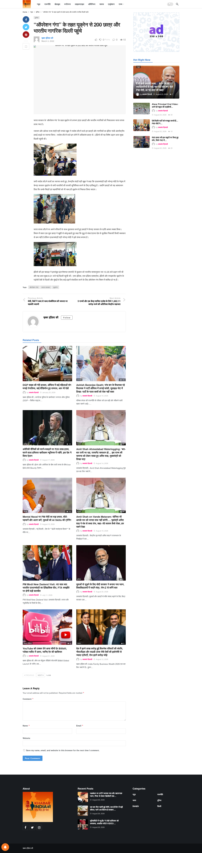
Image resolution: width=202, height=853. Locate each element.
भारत (134, 800)
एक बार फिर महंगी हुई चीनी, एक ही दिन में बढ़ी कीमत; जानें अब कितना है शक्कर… (106, 808)
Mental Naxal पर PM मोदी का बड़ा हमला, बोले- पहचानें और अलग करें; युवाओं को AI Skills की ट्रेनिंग (47, 518)
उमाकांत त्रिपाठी (34, 392)
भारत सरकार (45, 287)
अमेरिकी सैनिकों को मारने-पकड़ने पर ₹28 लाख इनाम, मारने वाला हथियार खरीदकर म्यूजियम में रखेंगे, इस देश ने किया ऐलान (47, 452)
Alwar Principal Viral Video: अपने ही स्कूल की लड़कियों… (165, 105)
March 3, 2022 (47, 41)
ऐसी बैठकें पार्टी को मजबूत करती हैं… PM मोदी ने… (165, 122)
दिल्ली (25, 380)
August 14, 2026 (102, 463)
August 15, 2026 (48, 524)
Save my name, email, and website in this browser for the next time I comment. (62, 750)
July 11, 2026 (47, 595)
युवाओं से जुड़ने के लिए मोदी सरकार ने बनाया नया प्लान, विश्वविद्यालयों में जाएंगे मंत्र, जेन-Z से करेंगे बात (100, 585)
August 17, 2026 (48, 460)
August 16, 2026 (102, 395)
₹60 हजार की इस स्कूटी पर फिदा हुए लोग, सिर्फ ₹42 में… (165, 139)
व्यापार (79, 643)
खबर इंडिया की (28, 848)
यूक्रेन (55, 287)
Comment (28, 699)
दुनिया (36, 17)
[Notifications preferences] (5, 847)
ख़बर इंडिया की (47, 37)
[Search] (177, 4)
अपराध (79, 380)
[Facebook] (25, 827)
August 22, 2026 (160, 131)
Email (79, 725)
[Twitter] (32, 827)
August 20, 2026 (102, 591)
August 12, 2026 (102, 659)
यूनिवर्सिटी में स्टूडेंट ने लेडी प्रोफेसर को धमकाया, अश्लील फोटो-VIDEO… (104, 822)
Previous (29, 675)
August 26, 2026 (98, 800)
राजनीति (160, 794)
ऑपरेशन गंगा (34, 287)
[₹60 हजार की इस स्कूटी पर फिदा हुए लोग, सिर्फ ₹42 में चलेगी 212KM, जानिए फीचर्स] (141, 142)
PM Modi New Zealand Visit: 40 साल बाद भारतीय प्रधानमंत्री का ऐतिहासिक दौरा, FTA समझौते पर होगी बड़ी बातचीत (46, 587)
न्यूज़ (138, 67)
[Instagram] (39, 827)
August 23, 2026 (160, 115)
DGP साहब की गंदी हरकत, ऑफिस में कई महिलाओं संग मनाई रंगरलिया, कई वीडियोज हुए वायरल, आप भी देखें (47, 386)
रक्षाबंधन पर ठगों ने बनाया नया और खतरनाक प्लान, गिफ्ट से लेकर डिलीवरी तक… (106, 794)
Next (40, 675)
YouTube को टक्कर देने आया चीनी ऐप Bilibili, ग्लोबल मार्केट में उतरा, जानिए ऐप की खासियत (45, 650)
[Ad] (156, 32)
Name (26, 725)
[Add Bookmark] (26, 46)
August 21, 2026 (48, 656)
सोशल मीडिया (28, 643)
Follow (66, 317)
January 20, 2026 (48, 392)
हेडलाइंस (136, 806)
